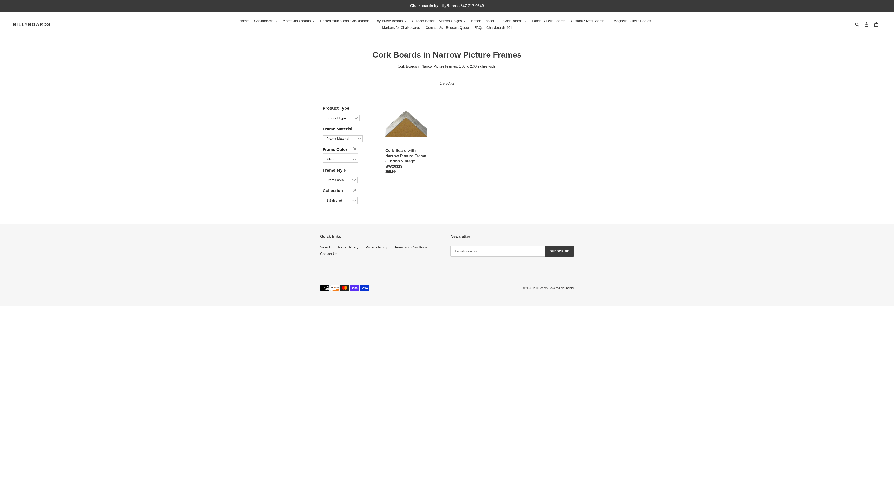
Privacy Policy (376, 247)
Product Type (336, 108)
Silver (330, 159)
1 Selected (334, 200)
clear (355, 149)
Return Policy (348, 247)
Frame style (334, 170)
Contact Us (328, 254)
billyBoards (32, 24)
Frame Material (337, 129)
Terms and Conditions (410, 247)
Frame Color (335, 149)
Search (325, 247)
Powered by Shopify (561, 288)
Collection (333, 190)
